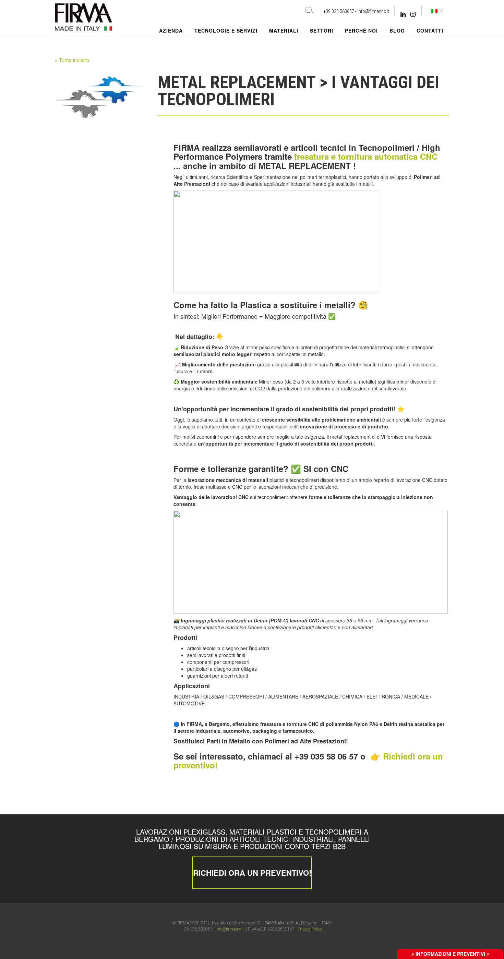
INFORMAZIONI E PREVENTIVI (450, 953)
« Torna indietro (72, 60)
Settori (321, 30)
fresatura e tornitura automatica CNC (365, 156)
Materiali (283, 30)
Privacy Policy (310, 929)
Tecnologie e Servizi (225, 30)
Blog (397, 30)
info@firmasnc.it (373, 11)
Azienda (171, 30)
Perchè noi (361, 30)
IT (440, 10)
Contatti (430, 30)
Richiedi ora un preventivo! (252, 872)
